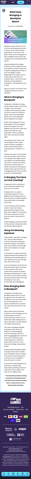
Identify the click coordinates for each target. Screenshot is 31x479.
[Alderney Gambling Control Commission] (15, 439)
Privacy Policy (20, 409)
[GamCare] (8, 429)
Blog (27, 409)
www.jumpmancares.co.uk (15, 450)
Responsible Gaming (13, 407)
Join (20, 2)
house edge (13, 336)
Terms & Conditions (9, 409)
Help (22, 407)
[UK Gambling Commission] (11, 435)
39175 (11, 459)
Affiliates (15, 411)
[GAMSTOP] (22, 429)
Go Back (3, 10)
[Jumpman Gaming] (15, 403)
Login (13, 2)
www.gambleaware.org (14, 448)
